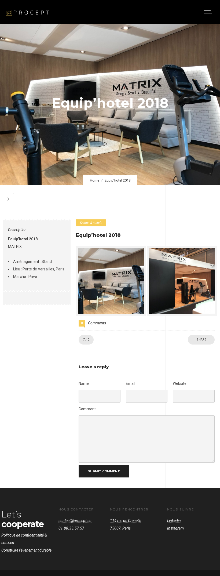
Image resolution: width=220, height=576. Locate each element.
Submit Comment (104, 471)
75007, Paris (120, 528)
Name (84, 383)
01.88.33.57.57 (71, 528)
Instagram (175, 528)
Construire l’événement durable (26, 550)
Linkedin (174, 521)
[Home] (27, 17)
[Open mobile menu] (209, 11)
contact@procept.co (74, 521)
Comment (87, 409)
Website (179, 383)
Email (130, 383)
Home (94, 180)
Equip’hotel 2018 (98, 235)
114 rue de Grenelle (125, 521)
